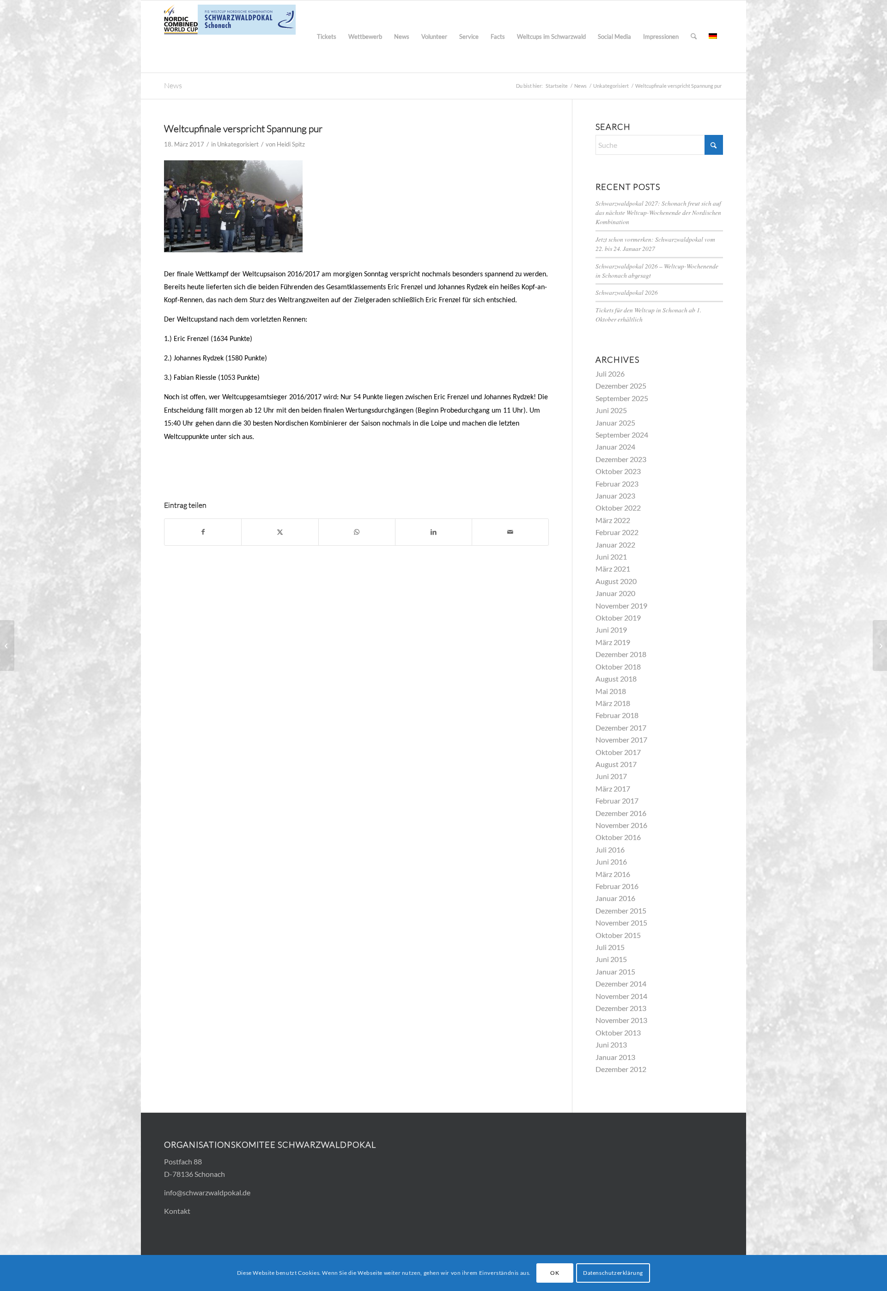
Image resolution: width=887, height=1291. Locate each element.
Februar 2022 (616, 532)
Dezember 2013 (620, 1008)
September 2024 (621, 434)
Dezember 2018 (620, 654)
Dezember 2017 (620, 727)
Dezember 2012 (620, 1069)
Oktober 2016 (618, 837)
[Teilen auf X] (280, 532)
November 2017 (621, 739)
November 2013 (621, 1020)
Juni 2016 (611, 861)
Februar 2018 (616, 715)
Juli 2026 (610, 373)
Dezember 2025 (620, 385)
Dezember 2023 (620, 459)
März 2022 (612, 520)
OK (554, 1272)
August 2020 (616, 581)
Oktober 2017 (618, 752)
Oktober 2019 (618, 617)
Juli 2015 (610, 947)
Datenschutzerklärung (613, 1272)
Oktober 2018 (618, 666)
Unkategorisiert (238, 144)
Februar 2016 (616, 886)
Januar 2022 (615, 544)
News (173, 85)
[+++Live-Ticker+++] (7, 645)
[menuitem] (326, 36)
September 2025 (621, 398)
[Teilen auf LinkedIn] (433, 532)
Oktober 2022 (618, 507)
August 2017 (616, 764)
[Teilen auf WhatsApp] (357, 532)
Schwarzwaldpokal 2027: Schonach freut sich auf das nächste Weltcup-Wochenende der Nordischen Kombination (658, 212)
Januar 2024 (615, 446)
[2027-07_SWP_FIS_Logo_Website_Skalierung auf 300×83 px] (230, 36)
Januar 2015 (615, 971)
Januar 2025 (615, 422)
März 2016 (612, 874)
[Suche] (694, 36)
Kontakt (177, 1210)
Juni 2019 (611, 629)
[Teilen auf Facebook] (202, 532)
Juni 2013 (611, 1044)
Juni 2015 (611, 959)
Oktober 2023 (618, 471)
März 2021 (612, 568)
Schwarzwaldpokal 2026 (626, 292)
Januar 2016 (615, 898)
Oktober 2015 (618, 935)
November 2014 (621, 996)
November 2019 (621, 605)
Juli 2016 (610, 849)
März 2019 (612, 642)
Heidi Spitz (291, 144)
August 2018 (616, 678)
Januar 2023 (615, 495)
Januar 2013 (615, 1057)
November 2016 (621, 825)
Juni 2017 (611, 776)
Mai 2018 (610, 691)
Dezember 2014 (620, 983)
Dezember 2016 (620, 813)
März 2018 (612, 703)
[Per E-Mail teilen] (510, 532)
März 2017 (612, 788)
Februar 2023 (616, 483)
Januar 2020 (615, 593)
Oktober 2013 (618, 1032)
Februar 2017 (616, 800)
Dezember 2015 (620, 910)
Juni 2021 (611, 556)
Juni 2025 (611, 410)
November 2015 (621, 922)
